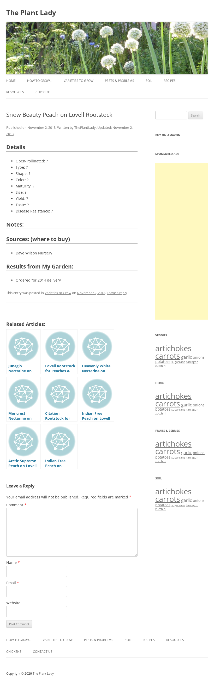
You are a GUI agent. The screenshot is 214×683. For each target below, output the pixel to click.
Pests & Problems (119, 80)
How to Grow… (39, 80)
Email (12, 582)
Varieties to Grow (78, 80)
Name (13, 562)
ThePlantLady (85, 127)
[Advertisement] (181, 241)
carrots (167, 356)
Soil (149, 80)
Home (11, 80)
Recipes (170, 80)
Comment (16, 504)
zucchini (160, 366)
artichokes (173, 348)
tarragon (192, 362)
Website (13, 602)
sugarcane (178, 362)
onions (199, 357)
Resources (15, 92)
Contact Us (42, 651)
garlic (186, 357)
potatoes (162, 361)
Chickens (43, 92)
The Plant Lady (31, 12)
